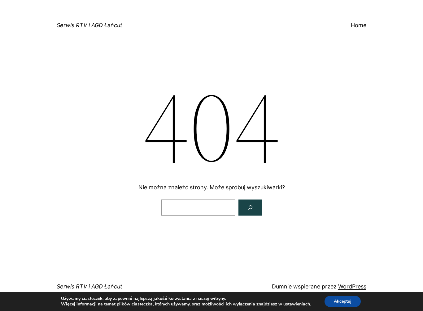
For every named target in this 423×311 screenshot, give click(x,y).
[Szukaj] (250, 208)
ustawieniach (296, 304)
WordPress (352, 286)
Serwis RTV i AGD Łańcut (89, 25)
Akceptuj (342, 301)
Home (358, 25)
